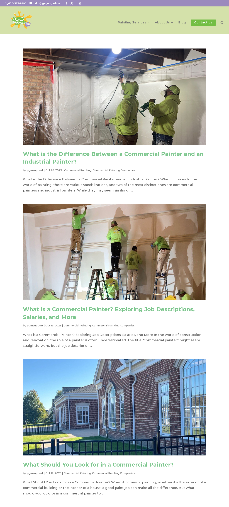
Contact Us (203, 22)
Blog (182, 22)
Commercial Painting (77, 170)
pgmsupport (35, 170)
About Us (162, 22)
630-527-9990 (17, 3)
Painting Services (132, 22)
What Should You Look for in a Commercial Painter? (98, 464)
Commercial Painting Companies (114, 170)
